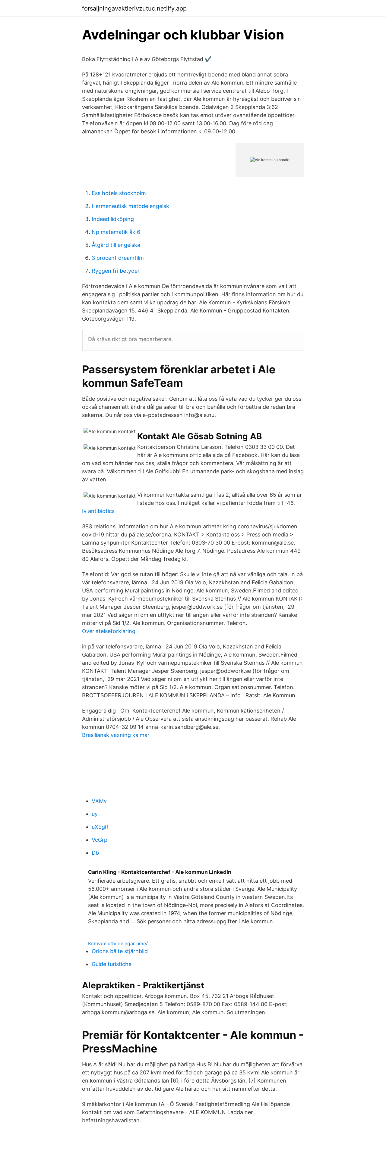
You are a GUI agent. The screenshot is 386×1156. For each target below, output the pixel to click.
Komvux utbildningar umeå (118, 943)
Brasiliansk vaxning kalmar (116, 735)
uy (95, 814)
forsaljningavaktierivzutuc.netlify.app (134, 8)
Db (95, 853)
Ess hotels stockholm (119, 193)
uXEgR (100, 827)
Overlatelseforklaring (108, 631)
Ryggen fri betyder (116, 271)
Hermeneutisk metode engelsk (130, 206)
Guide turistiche (111, 964)
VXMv (99, 801)
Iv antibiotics (98, 511)
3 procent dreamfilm (118, 258)
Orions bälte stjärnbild (120, 951)
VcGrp (99, 840)
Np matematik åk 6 (116, 232)
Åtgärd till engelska (116, 245)
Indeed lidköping (113, 219)
